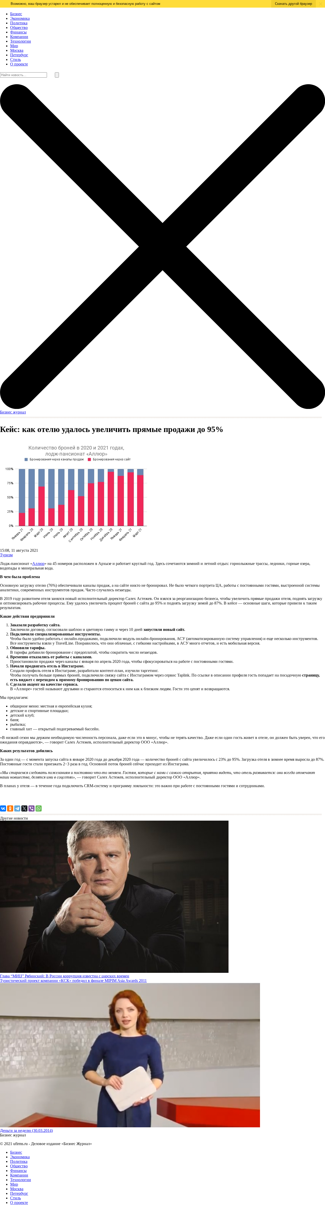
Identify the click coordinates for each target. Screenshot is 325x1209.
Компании (19, 36)
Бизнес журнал (13, 412)
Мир (14, 46)
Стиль (15, 59)
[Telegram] (17, 808)
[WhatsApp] (39, 808)
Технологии (20, 41)
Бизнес (16, 14)
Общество (19, 27)
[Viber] (31, 808)
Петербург (19, 55)
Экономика (20, 18)
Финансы (18, 32)
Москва (16, 50)
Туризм (6, 555)
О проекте (19, 64)
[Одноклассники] (10, 808)
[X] (24, 808)
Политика (18, 23)
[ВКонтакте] (3, 808)
